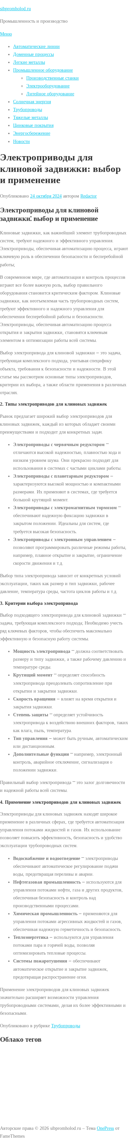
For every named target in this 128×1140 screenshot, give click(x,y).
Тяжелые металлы (30, 117)
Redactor (88, 196)
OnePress (105, 1128)
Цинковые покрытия (33, 125)
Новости (21, 141)
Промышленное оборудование (43, 70)
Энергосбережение (31, 133)
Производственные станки (52, 78)
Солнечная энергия (32, 101)
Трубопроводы (27, 109)
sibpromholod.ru (15, 8)
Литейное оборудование (50, 93)
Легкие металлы (29, 62)
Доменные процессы (33, 54)
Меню (6, 33)
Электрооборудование (48, 85)
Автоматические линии (36, 46)
